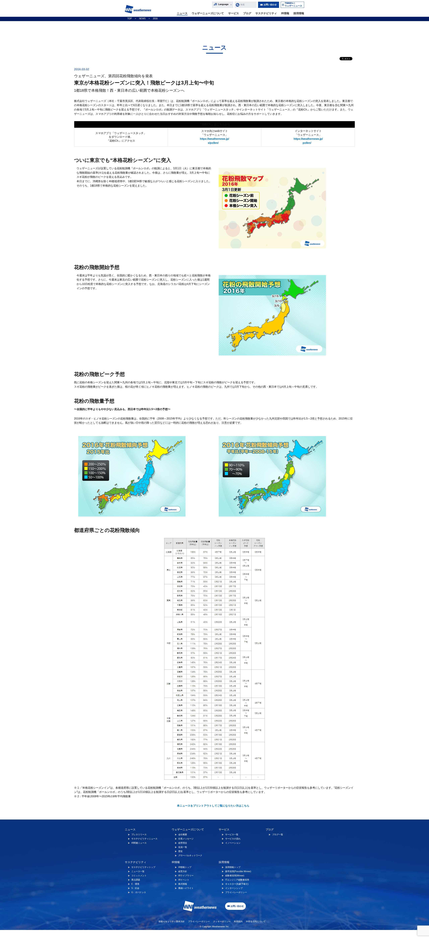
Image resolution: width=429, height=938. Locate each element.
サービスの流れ (232, 838)
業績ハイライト (186, 888)
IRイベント (183, 880)
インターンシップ (234, 888)
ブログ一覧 (277, 834)
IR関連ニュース (139, 843)
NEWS (142, 18)
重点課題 (135, 880)
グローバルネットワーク (190, 855)
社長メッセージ (186, 838)
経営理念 (182, 843)
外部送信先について (256, 921)
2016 (155, 18)
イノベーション (232, 843)
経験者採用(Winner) (234, 875)
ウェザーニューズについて (208, 13)
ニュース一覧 (137, 871)
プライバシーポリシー (236, 892)
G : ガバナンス (138, 892)
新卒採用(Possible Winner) (238, 871)
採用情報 (298, 13)
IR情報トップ (184, 867)
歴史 (180, 851)
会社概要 (182, 834)
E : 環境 (135, 884)
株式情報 (182, 884)
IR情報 (285, 13)
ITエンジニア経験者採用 (237, 880)
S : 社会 (135, 888)
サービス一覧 (231, 834)
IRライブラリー (186, 875)
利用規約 (238, 921)
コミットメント (139, 875)
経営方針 (182, 871)
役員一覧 (182, 847)
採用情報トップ (232, 867)
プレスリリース (139, 834)
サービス (233, 13)
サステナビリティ (266, 13)
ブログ (247, 13)
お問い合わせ (270, 4)
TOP (129, 18)
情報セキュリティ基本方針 (172, 921)
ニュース (182, 13)
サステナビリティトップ (143, 867)
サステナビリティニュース (144, 838)
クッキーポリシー (222, 921)
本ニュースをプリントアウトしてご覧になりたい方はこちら (213, 805)
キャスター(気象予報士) (236, 884)
